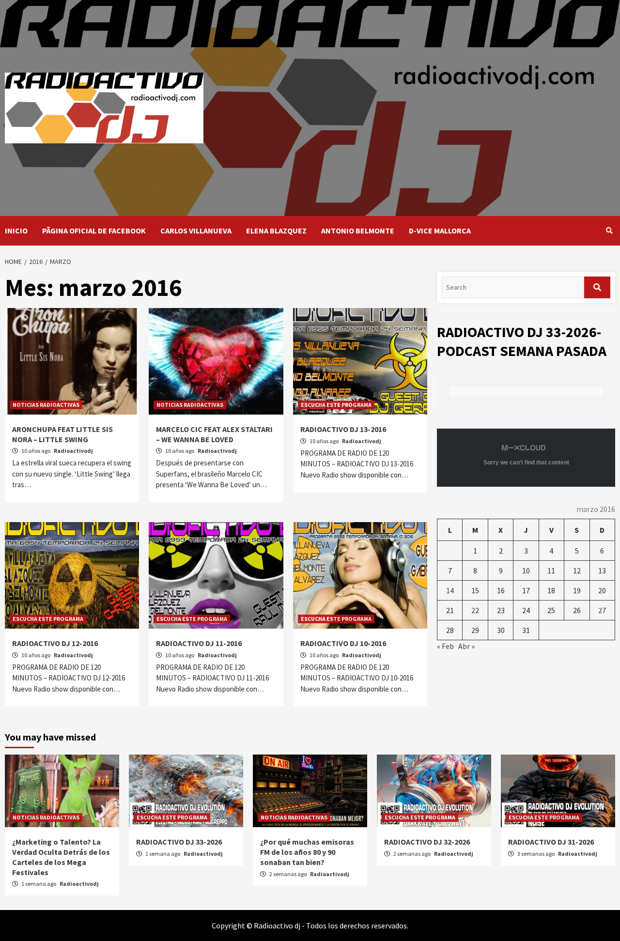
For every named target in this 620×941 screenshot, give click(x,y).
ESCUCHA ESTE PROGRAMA (336, 404)
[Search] (609, 230)
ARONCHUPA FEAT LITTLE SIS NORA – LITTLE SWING (62, 434)
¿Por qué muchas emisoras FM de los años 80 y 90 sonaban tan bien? (307, 852)
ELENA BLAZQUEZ (276, 230)
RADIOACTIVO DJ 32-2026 (427, 842)
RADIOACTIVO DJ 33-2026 (179, 842)
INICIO (16, 230)
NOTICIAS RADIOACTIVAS (46, 404)
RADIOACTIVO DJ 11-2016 (199, 643)
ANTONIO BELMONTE (357, 230)
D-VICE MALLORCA (440, 230)
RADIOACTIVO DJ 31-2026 (551, 842)
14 (450, 590)
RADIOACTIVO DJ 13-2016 (343, 429)
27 (602, 610)
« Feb (445, 646)
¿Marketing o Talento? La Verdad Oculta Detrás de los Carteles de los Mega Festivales (61, 857)
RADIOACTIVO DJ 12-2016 (55, 643)
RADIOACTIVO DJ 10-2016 (343, 643)
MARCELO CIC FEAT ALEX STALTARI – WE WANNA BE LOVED (214, 434)
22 (475, 610)
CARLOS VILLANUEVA (196, 230)
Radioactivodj (73, 450)
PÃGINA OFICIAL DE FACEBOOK (94, 230)
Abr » (466, 646)
